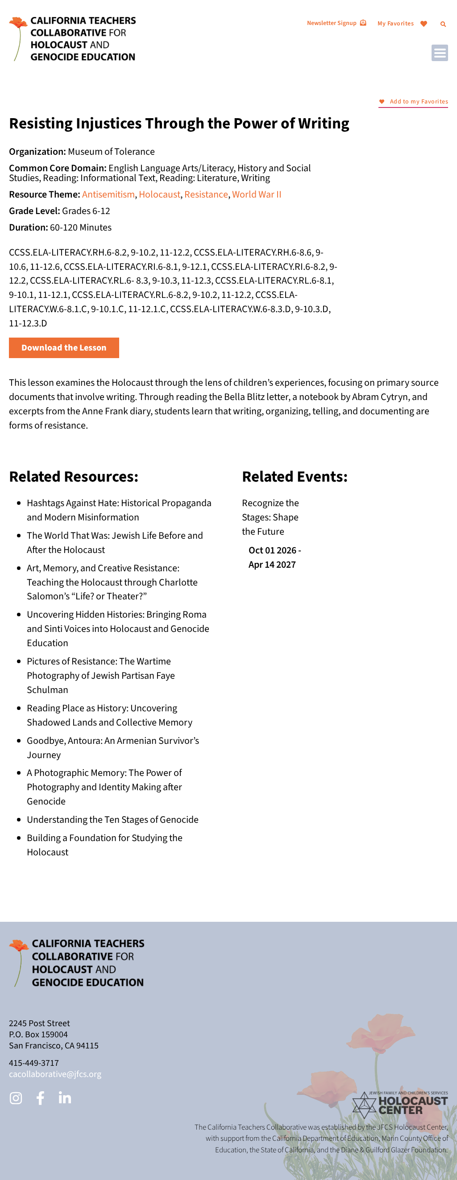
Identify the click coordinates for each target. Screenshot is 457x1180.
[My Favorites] (423, 24)
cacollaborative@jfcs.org (55, 1074)
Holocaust (159, 194)
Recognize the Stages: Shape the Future (270, 517)
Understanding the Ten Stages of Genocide (113, 820)
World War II (257, 194)
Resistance (206, 194)
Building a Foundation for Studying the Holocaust (105, 845)
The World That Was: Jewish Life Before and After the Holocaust (115, 542)
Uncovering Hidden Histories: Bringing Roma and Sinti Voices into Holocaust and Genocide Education (118, 628)
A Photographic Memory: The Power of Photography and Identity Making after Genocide (104, 787)
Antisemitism (108, 194)
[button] (443, 24)
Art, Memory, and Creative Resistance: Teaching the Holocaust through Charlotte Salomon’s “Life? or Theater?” (112, 582)
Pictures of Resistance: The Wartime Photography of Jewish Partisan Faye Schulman (101, 675)
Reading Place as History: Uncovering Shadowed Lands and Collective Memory (109, 715)
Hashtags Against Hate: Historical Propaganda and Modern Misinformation (119, 510)
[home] (72, 38)
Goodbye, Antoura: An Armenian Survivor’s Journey (113, 748)
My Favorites (396, 23)
